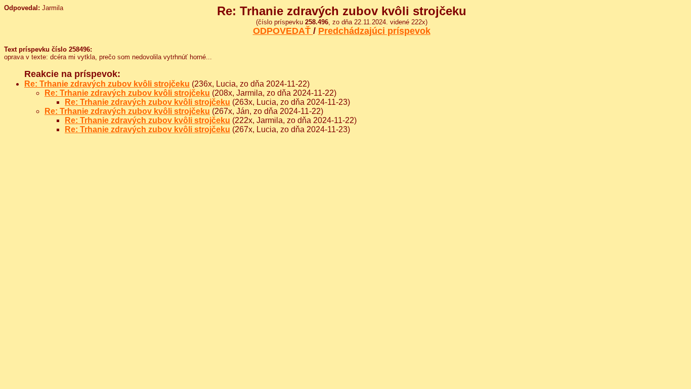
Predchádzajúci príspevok (374, 31)
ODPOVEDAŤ (283, 31)
